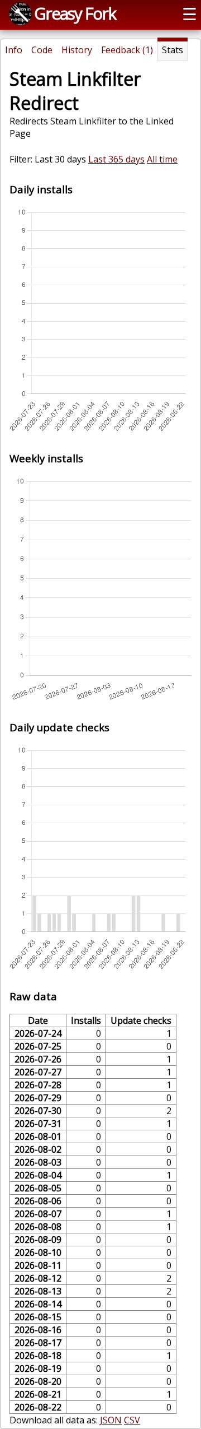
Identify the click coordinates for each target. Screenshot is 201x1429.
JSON (111, 1420)
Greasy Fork (75, 13)
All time (162, 159)
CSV (132, 1420)
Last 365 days (116, 159)
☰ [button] (189, 13)
